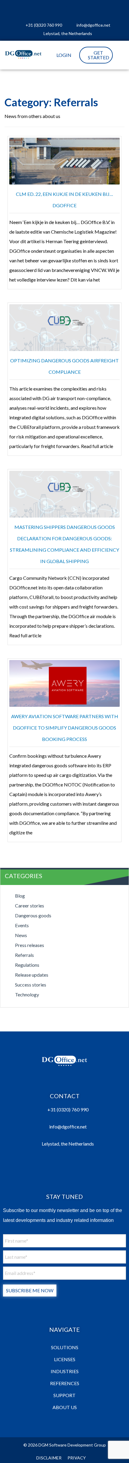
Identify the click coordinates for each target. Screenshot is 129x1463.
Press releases (29, 945)
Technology (27, 994)
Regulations (27, 965)
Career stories (29, 905)
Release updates (31, 975)
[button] (119, 55)
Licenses (64, 1359)
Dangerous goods (33, 915)
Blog (20, 895)
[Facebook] (57, 9)
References (64, 1383)
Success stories (30, 984)
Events (22, 925)
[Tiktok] (100, 9)
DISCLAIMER (49, 1457)
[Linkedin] (28, 9)
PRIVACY (77, 1457)
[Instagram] (43, 9)
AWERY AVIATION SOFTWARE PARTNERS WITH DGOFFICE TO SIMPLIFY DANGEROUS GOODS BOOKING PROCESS (64, 727)
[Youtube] (72, 9)
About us (64, 1407)
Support (64, 1395)
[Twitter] (86, 9)
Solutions (64, 1347)
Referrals (24, 955)
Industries (65, 1371)
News (21, 935)
